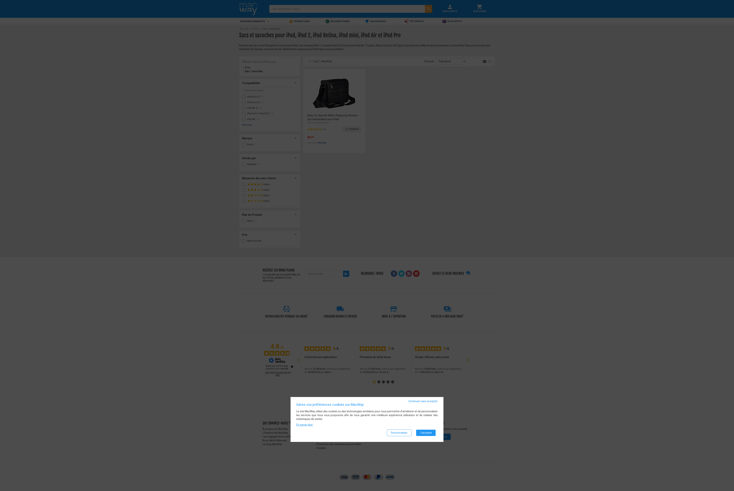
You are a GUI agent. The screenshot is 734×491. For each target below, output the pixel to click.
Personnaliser (399, 432)
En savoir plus (304, 424)
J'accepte (426, 432)
